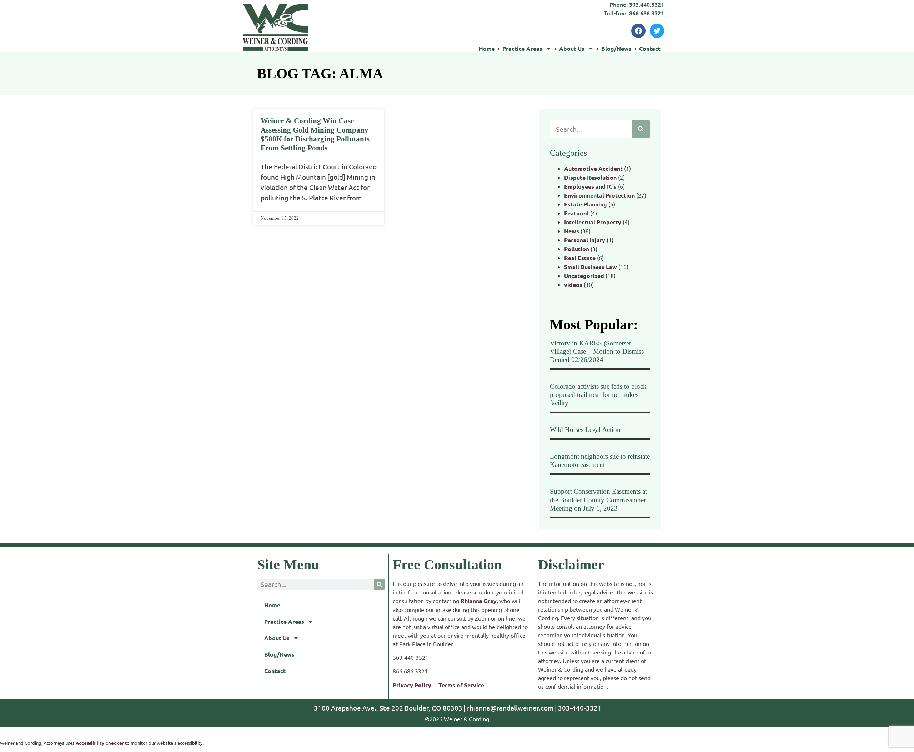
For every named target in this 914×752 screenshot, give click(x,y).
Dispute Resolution (590, 177)
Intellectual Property (592, 222)
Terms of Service (461, 685)
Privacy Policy (412, 685)
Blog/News (616, 48)
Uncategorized (584, 275)
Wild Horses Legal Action (585, 429)
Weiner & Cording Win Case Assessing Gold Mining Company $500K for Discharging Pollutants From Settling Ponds (315, 134)
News (571, 231)
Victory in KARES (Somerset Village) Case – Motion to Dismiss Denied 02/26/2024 (597, 351)
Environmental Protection (599, 195)
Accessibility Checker (100, 743)
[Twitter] (657, 31)
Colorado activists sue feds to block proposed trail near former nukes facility (598, 395)
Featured (576, 213)
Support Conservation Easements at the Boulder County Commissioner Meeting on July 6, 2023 (598, 500)
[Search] (641, 129)
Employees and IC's (590, 186)
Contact (650, 48)
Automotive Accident (593, 168)
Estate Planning (585, 204)
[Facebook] (638, 31)
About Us (571, 48)
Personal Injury (584, 240)
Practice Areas (522, 48)
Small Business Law (590, 266)
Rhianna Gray (479, 600)
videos (573, 284)
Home (487, 48)
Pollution (576, 249)
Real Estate (580, 258)
